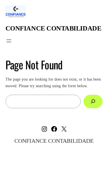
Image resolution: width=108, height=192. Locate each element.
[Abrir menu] (8, 40)
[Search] (93, 101)
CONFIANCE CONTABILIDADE (53, 28)
